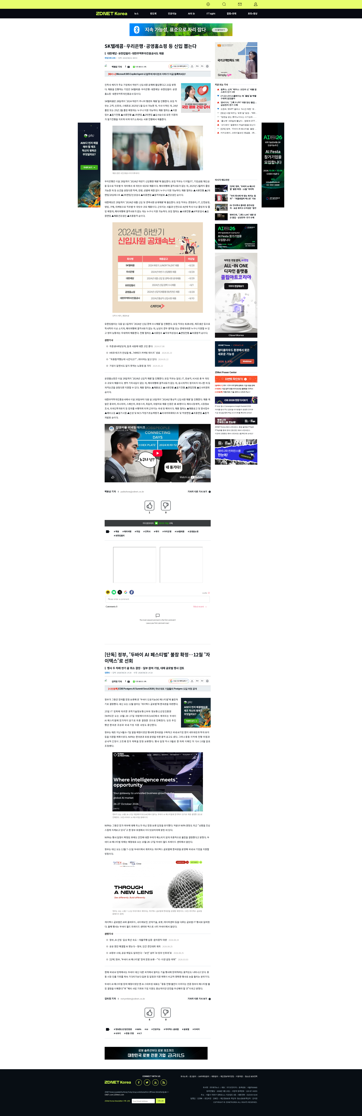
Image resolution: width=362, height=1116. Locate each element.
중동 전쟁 (130, 1033)
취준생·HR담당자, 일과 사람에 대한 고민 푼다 (131, 346)
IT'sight (211, 13)
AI (147, 1029)
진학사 (147, 531)
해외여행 (127, 531)
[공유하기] (192, 66)
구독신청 (160, 1101)
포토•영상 (252, 13)
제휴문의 (214, 1076)
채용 (117, 531)
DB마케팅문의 (203, 1076)
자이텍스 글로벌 (172, 1029)
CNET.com (109, 1094)
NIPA (139, 1029)
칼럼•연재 (231, 13)
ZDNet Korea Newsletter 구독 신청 (117, 1101)
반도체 (153, 13)
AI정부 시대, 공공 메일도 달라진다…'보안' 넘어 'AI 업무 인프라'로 (140, 953)
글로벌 (186, 1029)
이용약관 (239, 1076)
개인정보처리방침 (227, 1076)
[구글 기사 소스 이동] (179, 66)
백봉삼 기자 (117, 66)
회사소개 (184, 1076)
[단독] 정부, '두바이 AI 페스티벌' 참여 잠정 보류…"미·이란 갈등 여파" (142, 959)
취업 (138, 531)
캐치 (157, 531)
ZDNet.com (119, 1094)
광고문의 (192, 1076)
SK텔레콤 (180, 531)
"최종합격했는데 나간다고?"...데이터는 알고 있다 (133, 359)
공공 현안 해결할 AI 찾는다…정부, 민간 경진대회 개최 (135, 946)
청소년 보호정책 (251, 1076)
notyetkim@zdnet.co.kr (133, 998)
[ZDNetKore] (115, 7)
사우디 (118, 1033)
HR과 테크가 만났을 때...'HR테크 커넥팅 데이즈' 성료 (134, 352)
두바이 (197, 1029)
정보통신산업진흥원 (123, 1029)
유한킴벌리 (120, 535)
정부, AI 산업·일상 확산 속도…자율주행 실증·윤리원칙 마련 (138, 940)
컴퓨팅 (107, 672)
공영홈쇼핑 (194, 531)
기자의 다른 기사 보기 (198, 491)
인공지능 (172, 13)
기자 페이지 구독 (140, 66)
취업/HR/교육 (110, 58)
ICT (140, 1033)
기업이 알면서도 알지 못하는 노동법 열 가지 (130, 365)
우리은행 (167, 531)
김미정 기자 (117, 681)
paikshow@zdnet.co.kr (132, 491)
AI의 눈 (191, 13)
